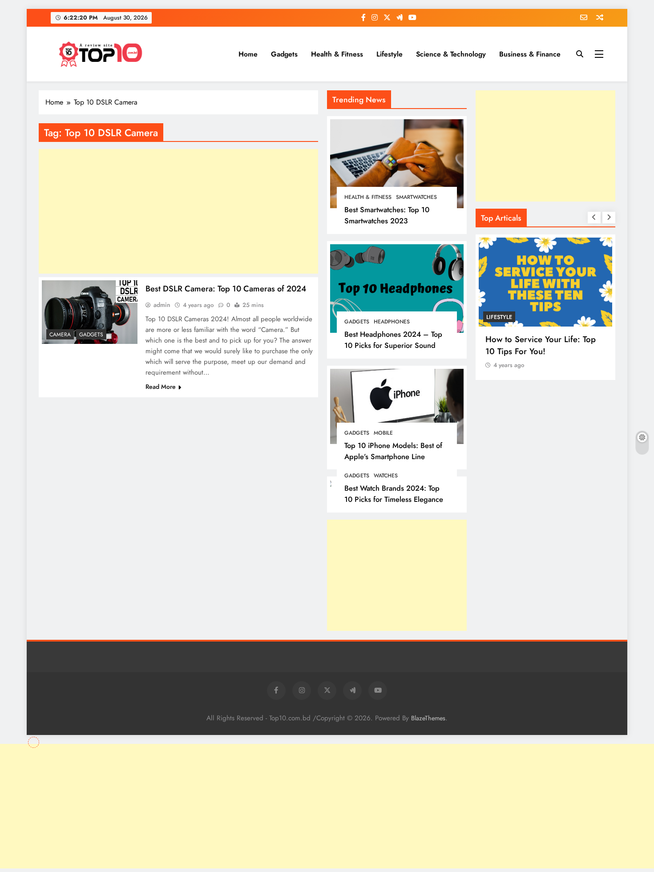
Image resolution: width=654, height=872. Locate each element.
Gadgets (284, 54)
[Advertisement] (397, 575)
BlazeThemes (428, 718)
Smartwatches (416, 197)
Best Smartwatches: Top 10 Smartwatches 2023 (386, 215)
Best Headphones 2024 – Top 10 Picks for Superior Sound (393, 340)
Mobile (383, 433)
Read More (160, 386)
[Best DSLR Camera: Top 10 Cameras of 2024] (89, 312)
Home (248, 54)
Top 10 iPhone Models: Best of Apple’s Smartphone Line (393, 451)
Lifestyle (389, 54)
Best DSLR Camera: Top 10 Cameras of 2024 (225, 289)
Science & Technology (451, 54)
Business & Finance (530, 54)
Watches (386, 476)
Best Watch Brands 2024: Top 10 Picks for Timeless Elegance (393, 494)
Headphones (392, 322)
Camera (60, 335)
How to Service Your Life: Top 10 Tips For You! (540, 345)
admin (161, 304)
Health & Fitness (337, 54)
